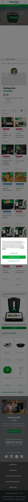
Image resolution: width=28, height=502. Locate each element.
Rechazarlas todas (14, 253)
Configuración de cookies (14, 260)
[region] (14, 251)
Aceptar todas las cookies (14, 257)
